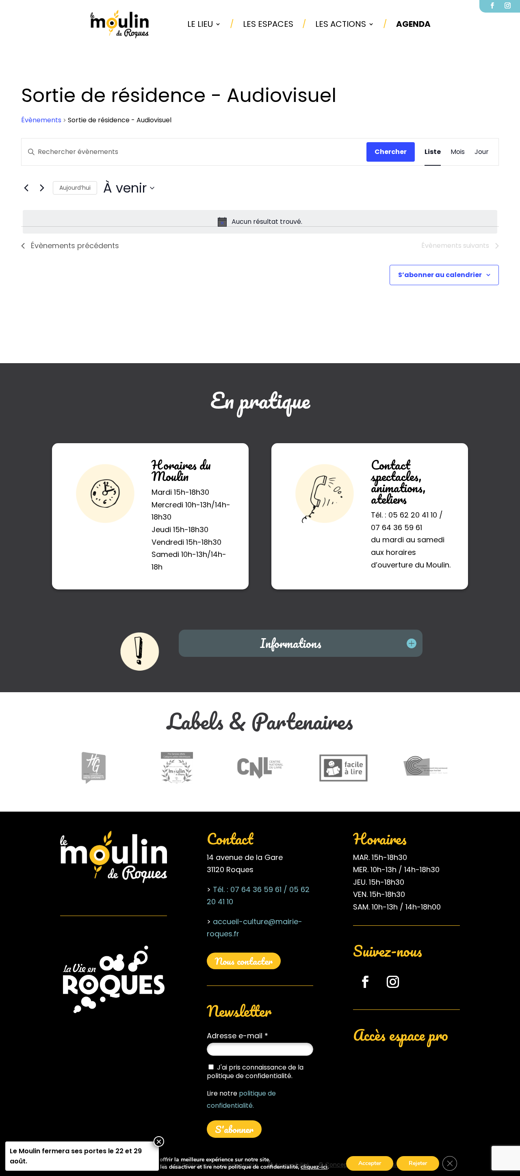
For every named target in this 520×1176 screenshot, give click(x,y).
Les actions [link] (340, 24)
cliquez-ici (314, 1167)
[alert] (260, 222)
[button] (365, 982)
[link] (119, 24)
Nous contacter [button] (244, 961)
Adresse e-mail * (237, 1036)
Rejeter (418, 1163)
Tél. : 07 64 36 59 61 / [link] (250, 889)
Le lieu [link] (200, 24)
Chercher (391, 151)
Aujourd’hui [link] (75, 188)
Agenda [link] (413, 24)
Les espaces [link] (268, 24)
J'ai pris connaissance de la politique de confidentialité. (255, 1072)
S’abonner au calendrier (440, 274)
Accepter (369, 1163)
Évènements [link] (41, 120)
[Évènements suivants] (42, 188)
